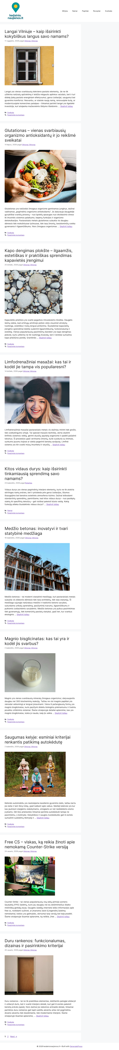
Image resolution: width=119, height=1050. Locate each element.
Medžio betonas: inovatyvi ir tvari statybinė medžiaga (36, 531)
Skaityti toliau (66, 106)
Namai (74, 11)
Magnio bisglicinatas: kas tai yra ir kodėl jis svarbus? (37, 641)
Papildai (85, 11)
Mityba (65, 11)
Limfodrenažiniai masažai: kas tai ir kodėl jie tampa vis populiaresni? (38, 364)
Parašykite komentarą (15, 115)
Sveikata (108, 11)
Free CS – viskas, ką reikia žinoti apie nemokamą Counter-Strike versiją (40, 844)
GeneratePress (76, 1046)
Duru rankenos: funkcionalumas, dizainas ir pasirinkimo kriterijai (35, 943)
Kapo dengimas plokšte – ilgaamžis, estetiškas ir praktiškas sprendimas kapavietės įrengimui (39, 255)
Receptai (96, 11)
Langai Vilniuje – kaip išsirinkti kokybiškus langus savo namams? (37, 34)
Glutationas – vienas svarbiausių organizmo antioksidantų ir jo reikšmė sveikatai (40, 135)
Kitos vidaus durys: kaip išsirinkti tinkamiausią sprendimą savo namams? (36, 473)
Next (13, 1036)
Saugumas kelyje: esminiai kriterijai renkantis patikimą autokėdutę (37, 739)
